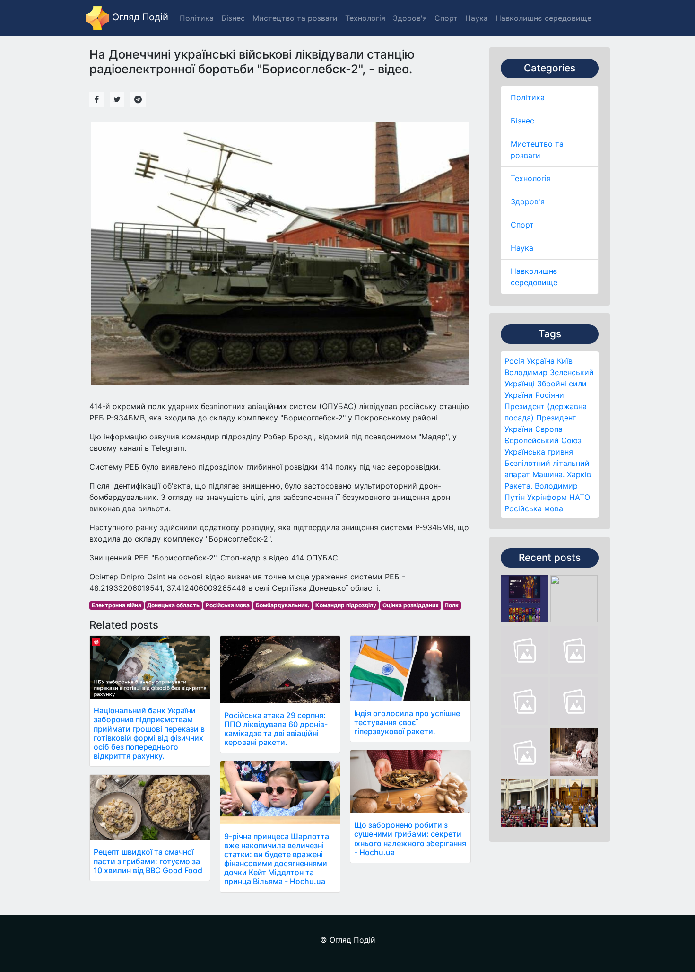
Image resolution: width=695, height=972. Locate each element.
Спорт (522, 224)
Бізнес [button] (233, 18)
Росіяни (549, 395)
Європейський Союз (543, 440)
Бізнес (522, 120)
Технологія (531, 178)
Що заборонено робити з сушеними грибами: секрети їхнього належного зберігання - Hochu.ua (410, 838)
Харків (579, 474)
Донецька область (173, 605)
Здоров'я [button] (410, 18)
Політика (528, 97)
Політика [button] (197, 18)
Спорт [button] (446, 18)
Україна (541, 361)
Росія (514, 361)
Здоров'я (528, 201)
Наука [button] (476, 18)
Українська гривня (538, 451)
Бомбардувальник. (283, 605)
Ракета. (518, 485)
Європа (549, 429)
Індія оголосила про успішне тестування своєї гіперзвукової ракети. (407, 722)
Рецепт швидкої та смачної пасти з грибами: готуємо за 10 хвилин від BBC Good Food (148, 861)
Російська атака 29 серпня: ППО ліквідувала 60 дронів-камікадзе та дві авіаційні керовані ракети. (276, 728)
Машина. (548, 474)
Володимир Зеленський (549, 372)
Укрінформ (547, 497)
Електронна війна (116, 605)
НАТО (579, 497)
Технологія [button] (365, 18)
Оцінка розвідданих (410, 605)
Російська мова (533, 508)
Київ (565, 361)
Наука (522, 248)
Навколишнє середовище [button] (543, 18)
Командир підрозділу (345, 605)
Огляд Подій (138, 17)
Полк (451, 605)
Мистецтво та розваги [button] (295, 18)
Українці (519, 383)
